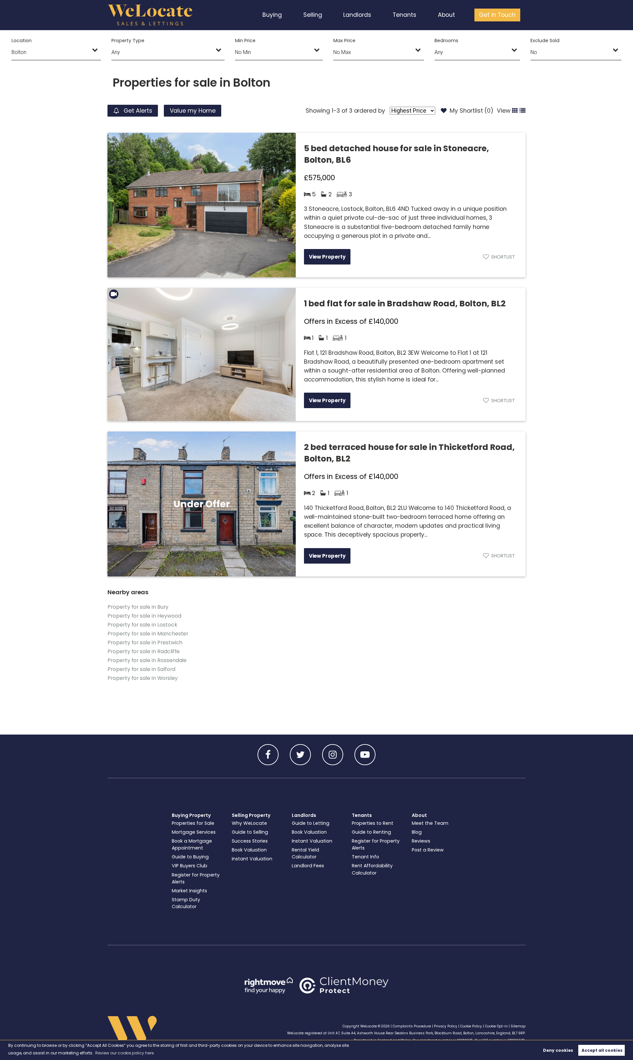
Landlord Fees (308, 865)
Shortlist (503, 257)
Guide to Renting (371, 832)
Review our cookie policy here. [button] (125, 1053)
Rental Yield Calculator (305, 853)
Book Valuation (249, 850)
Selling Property (251, 815)
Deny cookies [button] (558, 1050)
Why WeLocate (249, 823)
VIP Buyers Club (189, 865)
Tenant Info (365, 856)
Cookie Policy (471, 1026)
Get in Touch (497, 15)
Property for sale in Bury (137, 607)
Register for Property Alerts (196, 878)
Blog (417, 832)
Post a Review (428, 850)
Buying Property (191, 815)
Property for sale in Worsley (142, 678)
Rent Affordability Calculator (372, 869)
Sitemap (518, 1026)
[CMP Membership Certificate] (344, 985)
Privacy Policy (445, 1026)
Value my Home (193, 111)
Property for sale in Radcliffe (143, 651)
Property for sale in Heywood (144, 616)
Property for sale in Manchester (147, 633)
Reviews (421, 841)
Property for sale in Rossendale (147, 660)
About (446, 15)
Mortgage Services (194, 832)
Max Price (344, 40)
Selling (312, 15)
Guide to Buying (190, 856)
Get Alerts (137, 111)
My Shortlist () (472, 111)
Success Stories (250, 841)
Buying (272, 15)
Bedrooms (446, 40)
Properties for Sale (193, 823)
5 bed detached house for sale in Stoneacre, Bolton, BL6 (396, 154)
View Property (327, 256)
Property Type (127, 40)
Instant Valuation (252, 858)
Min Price (245, 40)
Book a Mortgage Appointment (192, 844)
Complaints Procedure (412, 1026)
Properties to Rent (372, 823)
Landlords (357, 15)
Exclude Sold (544, 40)
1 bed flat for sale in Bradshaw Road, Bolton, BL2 (405, 303)
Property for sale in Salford (141, 669)
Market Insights (189, 890)
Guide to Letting (310, 823)
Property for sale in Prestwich (144, 642)
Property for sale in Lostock (142, 624)
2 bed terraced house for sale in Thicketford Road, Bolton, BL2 (409, 452)
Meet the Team (430, 823)
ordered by (369, 111)
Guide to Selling (250, 832)
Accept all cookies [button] (602, 1050)
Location (22, 40)
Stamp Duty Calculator (186, 903)
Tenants (404, 15)
